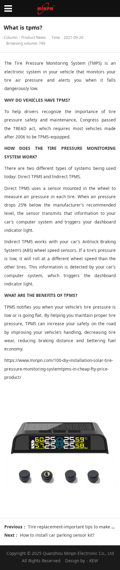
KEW (93, 561)
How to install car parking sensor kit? (57, 535)
